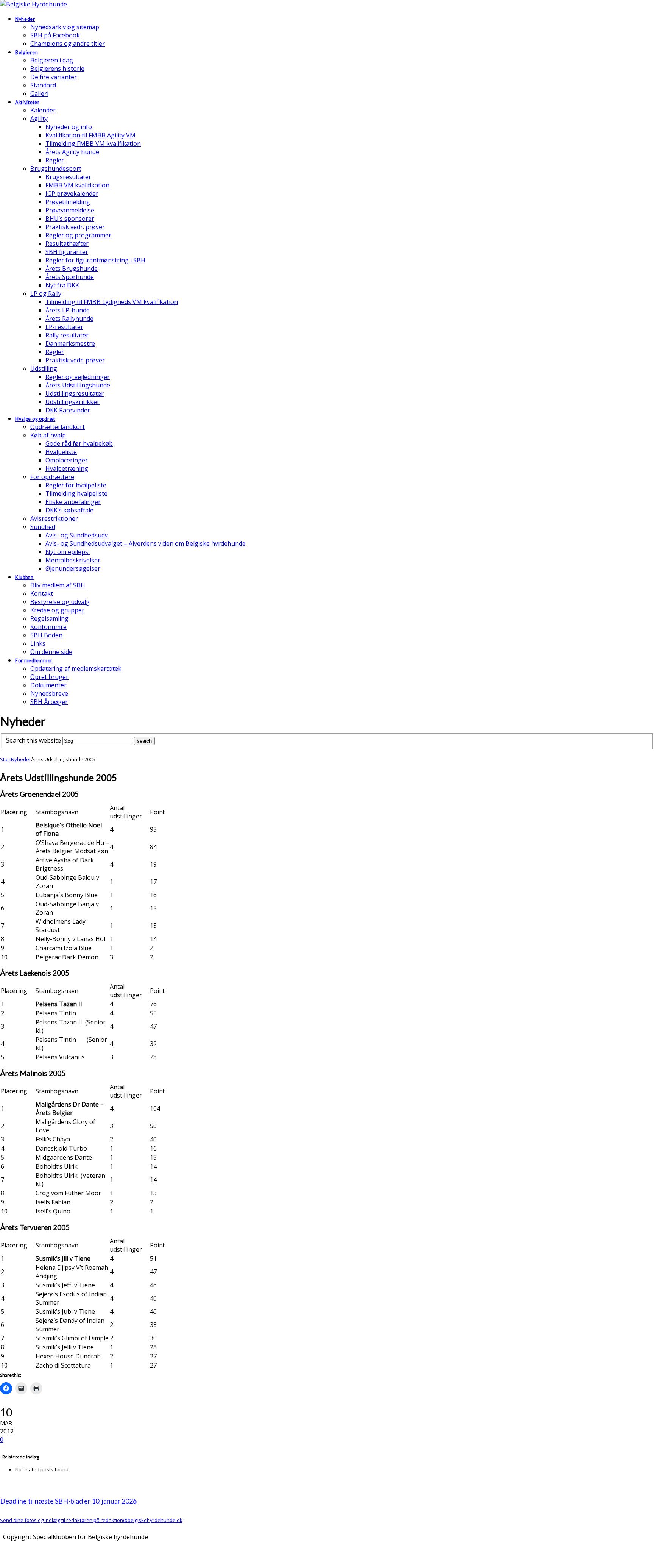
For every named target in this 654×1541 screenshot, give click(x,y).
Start (5, 759)
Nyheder (21, 759)
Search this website (33, 740)
